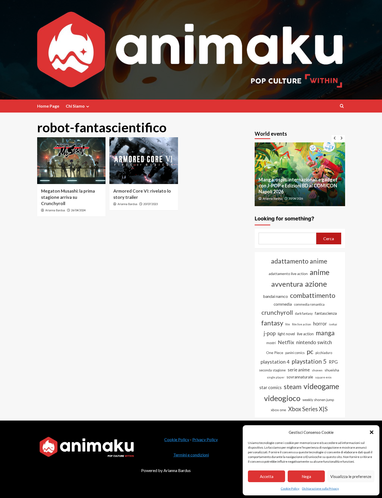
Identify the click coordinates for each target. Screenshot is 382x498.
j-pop (270, 333)
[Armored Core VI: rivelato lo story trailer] (143, 160)
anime (320, 272)
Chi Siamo (75, 105)
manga (325, 333)
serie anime (299, 369)
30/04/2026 (295, 198)
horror (320, 323)
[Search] (342, 105)
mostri (271, 343)
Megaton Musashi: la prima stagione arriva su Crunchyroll (68, 197)
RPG (333, 362)
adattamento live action (288, 273)
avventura (287, 284)
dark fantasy (304, 314)
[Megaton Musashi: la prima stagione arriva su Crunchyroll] (71, 160)
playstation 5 (309, 361)
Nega (306, 476)
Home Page (48, 105)
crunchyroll (277, 312)
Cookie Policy (290, 488)
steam (292, 386)
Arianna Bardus (55, 210)
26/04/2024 (78, 210)
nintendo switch (314, 342)
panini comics (295, 353)
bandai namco (275, 296)
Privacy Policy (205, 439)
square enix (323, 377)
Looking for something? (284, 218)
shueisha (332, 370)
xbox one (278, 410)
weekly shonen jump (318, 400)
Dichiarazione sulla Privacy (320, 488)
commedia (283, 304)
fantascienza (326, 313)
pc (310, 351)
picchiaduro (323, 353)
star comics (270, 387)
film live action (301, 324)
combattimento (312, 295)
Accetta (266, 476)
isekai (333, 324)
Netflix (286, 342)
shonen (317, 370)
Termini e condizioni (191, 454)
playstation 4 (275, 362)
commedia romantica (309, 304)
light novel (286, 334)
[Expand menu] (88, 106)
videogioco (282, 398)
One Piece (274, 352)
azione (316, 283)
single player (276, 377)
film (287, 324)
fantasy (272, 323)
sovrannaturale (300, 377)
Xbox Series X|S (308, 408)
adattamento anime (299, 261)
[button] (371, 432)
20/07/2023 (150, 204)
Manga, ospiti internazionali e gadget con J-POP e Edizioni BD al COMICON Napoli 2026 (298, 186)
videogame (321, 386)
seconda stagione (272, 370)
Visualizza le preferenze (350, 476)
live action (305, 334)
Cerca (328, 238)
